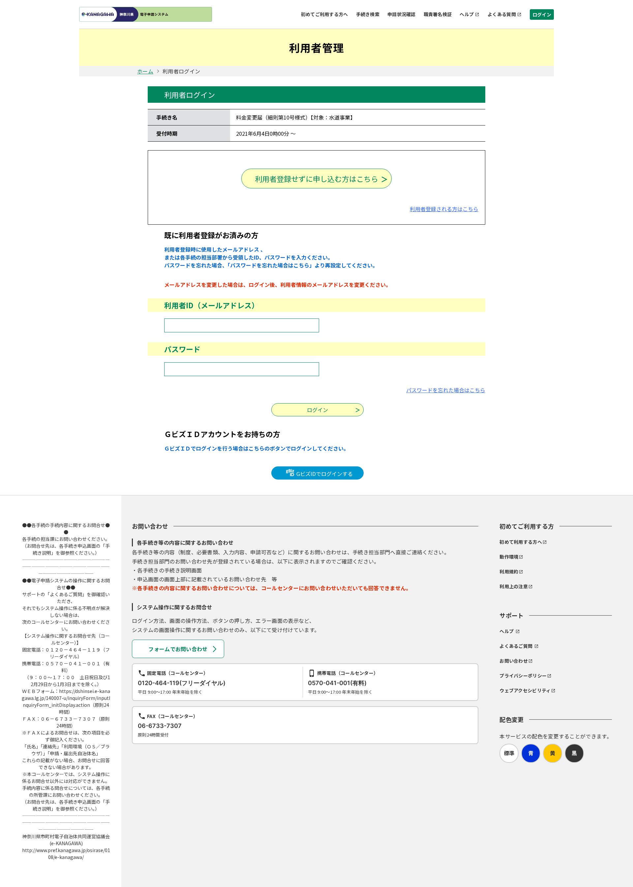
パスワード (182, 349)
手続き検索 (367, 14)
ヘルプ (467, 14)
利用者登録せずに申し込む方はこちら (316, 178)
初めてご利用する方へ (324, 14)
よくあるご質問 (515, 646)
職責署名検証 (438, 14)
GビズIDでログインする (324, 474)
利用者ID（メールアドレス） (211, 305)
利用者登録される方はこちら (444, 209)
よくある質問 (502, 14)
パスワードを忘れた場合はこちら (445, 390)
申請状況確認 (401, 14)
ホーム (145, 71)
